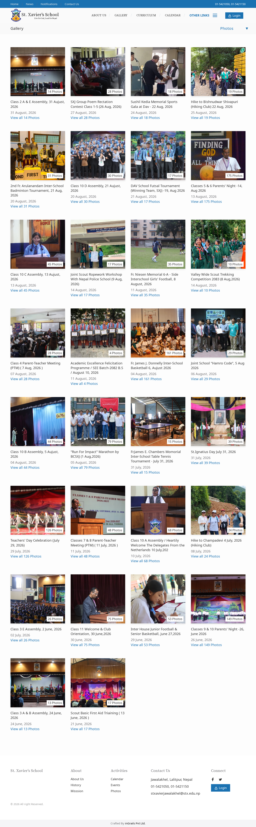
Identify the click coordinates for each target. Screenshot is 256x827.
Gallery (121, 15)
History (76, 785)
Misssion (77, 791)
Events (115, 785)
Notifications (49, 4)
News (30, 4)
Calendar (173, 15)
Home (14, 4)
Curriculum (146, 15)
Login (236, 15)
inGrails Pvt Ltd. (135, 823)
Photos (116, 791)
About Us (98, 15)
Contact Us (72, 4)
